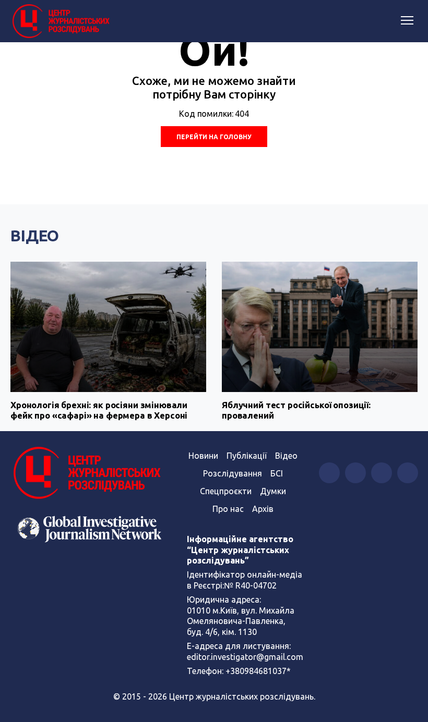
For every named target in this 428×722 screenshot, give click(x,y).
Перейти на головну (213, 136)
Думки (273, 491)
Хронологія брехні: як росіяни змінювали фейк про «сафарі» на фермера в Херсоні (98, 410)
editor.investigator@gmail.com (245, 657)
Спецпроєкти (226, 491)
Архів (263, 508)
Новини (203, 455)
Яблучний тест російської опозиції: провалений (296, 410)
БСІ (276, 473)
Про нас (228, 508)
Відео (34, 235)
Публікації (247, 455)
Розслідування (232, 473)
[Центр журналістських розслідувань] (60, 21)
